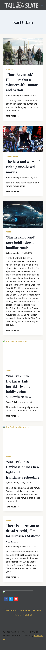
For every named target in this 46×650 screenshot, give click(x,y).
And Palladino (13, 402)
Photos (17, 615)
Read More (12, 116)
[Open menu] (42, 5)
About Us (27, 615)
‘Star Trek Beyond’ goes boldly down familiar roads (20, 242)
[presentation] (23, 51)
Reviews (9, 69)
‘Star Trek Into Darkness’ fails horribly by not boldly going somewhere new (18, 386)
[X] (11, 599)
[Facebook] (6, 599)
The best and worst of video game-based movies (23, 166)
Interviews (25, 610)
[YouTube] (16, 599)
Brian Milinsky (13, 95)
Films (8, 232)
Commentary (12, 156)
